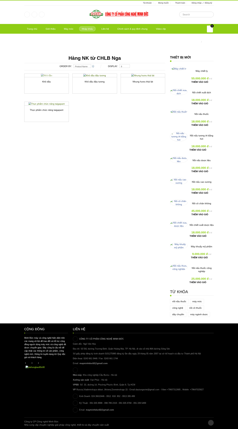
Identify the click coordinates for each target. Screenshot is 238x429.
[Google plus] (34, 14)
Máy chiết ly (202, 71)
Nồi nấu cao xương (201, 182)
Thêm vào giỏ (199, 82)
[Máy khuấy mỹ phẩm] (178, 245)
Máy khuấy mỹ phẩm (201, 246)
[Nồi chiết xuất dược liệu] (178, 224)
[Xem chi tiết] (57, 99)
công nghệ (177, 308)
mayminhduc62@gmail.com (93, 363)
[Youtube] (42, 14)
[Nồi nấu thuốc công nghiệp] (178, 267)
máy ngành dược (199, 314)
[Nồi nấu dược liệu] (178, 159)
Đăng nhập (197, 3)
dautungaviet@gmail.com (147, 389)
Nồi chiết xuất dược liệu (202, 225)
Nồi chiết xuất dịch (201, 92)
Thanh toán (180, 3)
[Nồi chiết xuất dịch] (178, 91)
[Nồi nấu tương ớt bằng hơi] (178, 137)
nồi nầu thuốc (179, 301)
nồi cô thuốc (195, 308)
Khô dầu (46, 81)
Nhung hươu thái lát (143, 81)
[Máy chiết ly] (178, 68)
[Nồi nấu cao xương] (178, 181)
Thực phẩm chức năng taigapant (46, 110)
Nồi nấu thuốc (201, 114)
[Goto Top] (211, 423)
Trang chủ (195, 41)
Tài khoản (147, 3)
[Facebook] (27, 14)
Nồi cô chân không (201, 203)
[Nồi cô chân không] (178, 202)
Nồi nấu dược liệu (202, 160)
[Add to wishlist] (34, 99)
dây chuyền (178, 314)
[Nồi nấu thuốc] (178, 112)
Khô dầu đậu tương (95, 81)
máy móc (197, 301)
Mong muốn (163, 3)
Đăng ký (208, 3)
